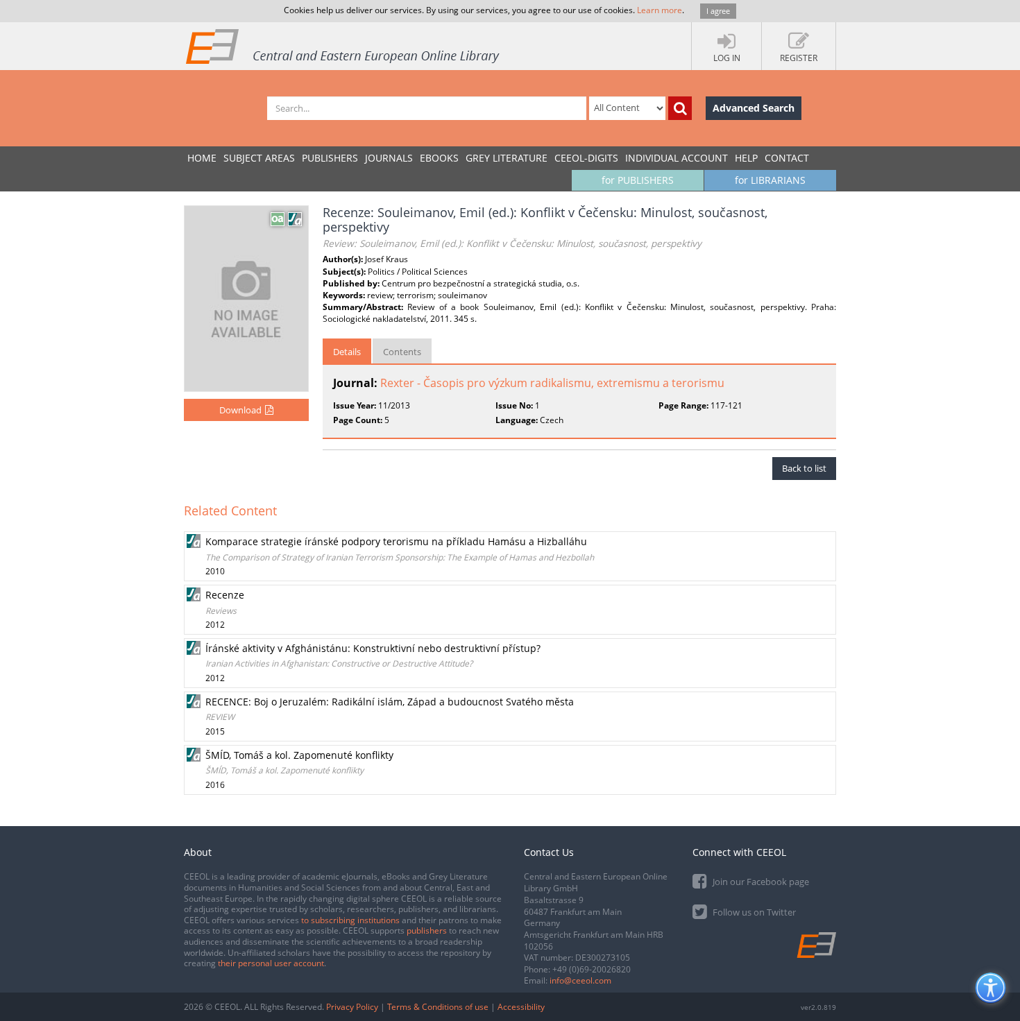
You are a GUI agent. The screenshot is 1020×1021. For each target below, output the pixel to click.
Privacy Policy (352, 1007)
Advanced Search (753, 107)
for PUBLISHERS (638, 180)
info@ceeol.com (580, 980)
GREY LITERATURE (506, 157)
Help (746, 157)
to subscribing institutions (350, 920)
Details (347, 351)
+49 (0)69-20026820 (591, 969)
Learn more (659, 10)
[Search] (680, 108)
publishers (427, 930)
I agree (718, 11)
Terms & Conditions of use (437, 1007)
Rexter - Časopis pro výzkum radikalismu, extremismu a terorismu (552, 383)
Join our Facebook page (760, 881)
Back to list (804, 468)
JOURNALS (389, 157)
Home (201, 157)
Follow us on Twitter (753, 912)
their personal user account (271, 963)
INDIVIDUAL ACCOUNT (676, 157)
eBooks (439, 157)
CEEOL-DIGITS (586, 157)
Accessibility (521, 1007)
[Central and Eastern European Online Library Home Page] (343, 45)
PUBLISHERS (330, 157)
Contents (402, 351)
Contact (787, 157)
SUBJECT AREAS (259, 157)
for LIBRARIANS (770, 180)
